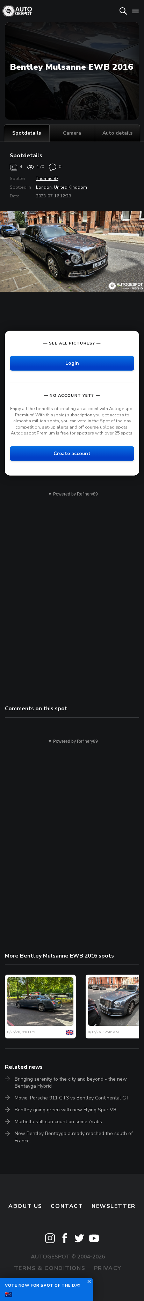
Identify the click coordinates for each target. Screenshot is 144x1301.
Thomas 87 (47, 178)
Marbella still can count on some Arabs (58, 1121)
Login (72, 363)
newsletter (114, 1206)
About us (25, 1206)
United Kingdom (70, 187)
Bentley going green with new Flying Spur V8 (65, 1109)
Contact (67, 1206)
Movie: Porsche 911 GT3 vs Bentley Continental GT (72, 1098)
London (44, 187)
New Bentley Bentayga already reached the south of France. (74, 1137)
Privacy (108, 1268)
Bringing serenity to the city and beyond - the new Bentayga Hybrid (71, 1082)
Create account (72, 453)
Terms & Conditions (49, 1268)
